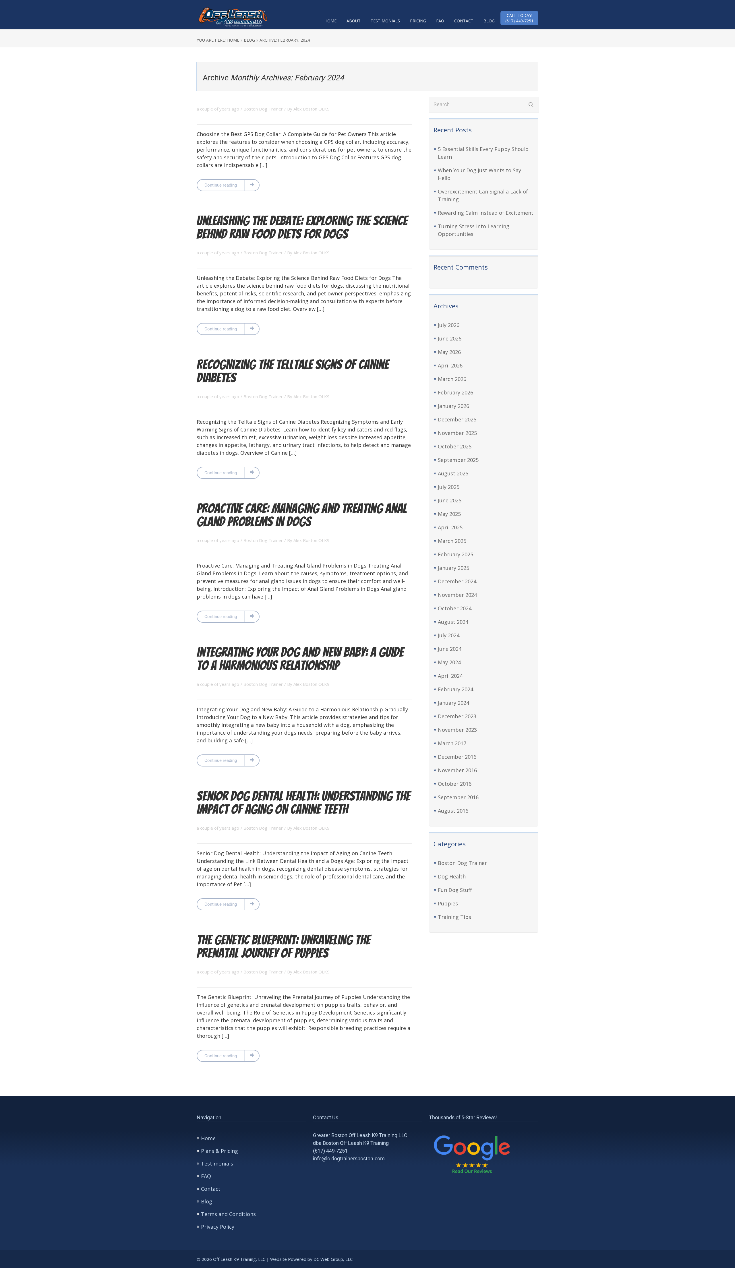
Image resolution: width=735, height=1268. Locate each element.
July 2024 (448, 635)
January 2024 (453, 702)
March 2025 (452, 540)
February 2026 (455, 392)
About (354, 21)
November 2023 (457, 729)
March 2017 (452, 743)
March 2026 (452, 378)
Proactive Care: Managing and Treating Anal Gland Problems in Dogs (302, 515)
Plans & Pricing (219, 1150)
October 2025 (454, 446)
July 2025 (448, 486)
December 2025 (457, 419)
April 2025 (450, 527)
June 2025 (449, 500)
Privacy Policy (217, 1226)
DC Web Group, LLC (334, 1259)
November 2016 (457, 770)
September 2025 (458, 459)
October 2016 (454, 783)
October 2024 (454, 608)
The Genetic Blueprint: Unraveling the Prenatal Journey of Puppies (283, 946)
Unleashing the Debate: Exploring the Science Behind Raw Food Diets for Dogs (302, 227)
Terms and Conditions (228, 1214)
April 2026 (450, 365)
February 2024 (455, 689)
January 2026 (453, 405)
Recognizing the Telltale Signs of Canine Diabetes (293, 371)
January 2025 (453, 567)
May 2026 (449, 352)
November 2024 (457, 594)
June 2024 (449, 648)
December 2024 (457, 581)
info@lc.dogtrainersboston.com (349, 1158)
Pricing (418, 21)
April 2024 (450, 675)
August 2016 (453, 810)
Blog (489, 21)
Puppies (448, 903)
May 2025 (449, 513)
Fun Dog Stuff (455, 889)
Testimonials (385, 21)
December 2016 (457, 756)
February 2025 (455, 554)
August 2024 (453, 621)
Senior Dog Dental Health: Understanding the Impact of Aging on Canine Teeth (303, 802)
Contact (463, 21)
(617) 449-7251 (330, 1151)
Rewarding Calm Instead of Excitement (485, 212)
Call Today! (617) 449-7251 (519, 18)
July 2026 (448, 325)
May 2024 (449, 662)
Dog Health (452, 876)
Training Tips (454, 916)
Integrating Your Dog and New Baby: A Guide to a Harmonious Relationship (300, 658)
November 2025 (457, 432)
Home (330, 21)
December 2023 (457, 716)
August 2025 (453, 473)
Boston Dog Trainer (263, 109)
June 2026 (449, 338)
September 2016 (458, 797)
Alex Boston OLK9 (311, 109)
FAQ (440, 21)
